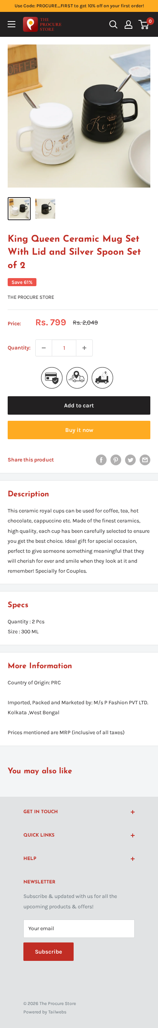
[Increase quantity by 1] (84, 348)
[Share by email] (145, 460)
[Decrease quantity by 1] (44, 348)
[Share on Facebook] (101, 460)
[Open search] (113, 24)
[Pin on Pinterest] (115, 460)
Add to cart (79, 405)
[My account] (128, 24)
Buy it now (79, 430)
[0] (144, 24)
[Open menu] (11, 24)
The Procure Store (31, 297)
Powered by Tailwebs (44, 1012)
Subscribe (48, 951)
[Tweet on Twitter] (130, 460)
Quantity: (19, 347)
